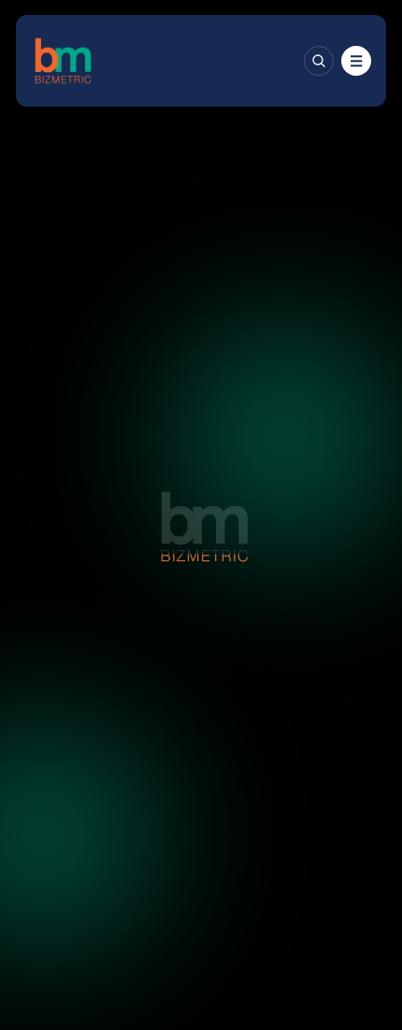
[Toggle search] (319, 61)
